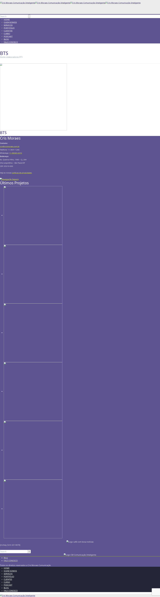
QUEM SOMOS (10, 22)
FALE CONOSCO (11, 42)
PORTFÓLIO (9, 28)
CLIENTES (8, 31)
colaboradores (12, 57)
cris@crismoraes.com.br (9, 146)
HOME (7, 19)
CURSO (7, 33)
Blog (6, 557)
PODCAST (8, 36)
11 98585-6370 (15, 153)
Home (3, 57)
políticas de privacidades (22, 173)
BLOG (6, 39)
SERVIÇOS (8, 25)
